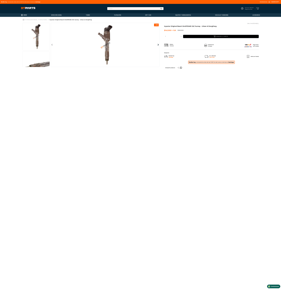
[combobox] (135, 8)
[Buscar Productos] (161, 8)
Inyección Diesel (31, 19)
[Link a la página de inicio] (23, 20)
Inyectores (43, 19)
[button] (24, 15)
